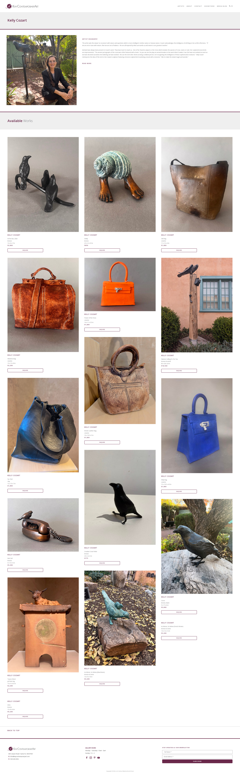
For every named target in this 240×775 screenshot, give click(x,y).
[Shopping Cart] (231, 6)
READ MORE (87, 63)
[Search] (229, 6)
